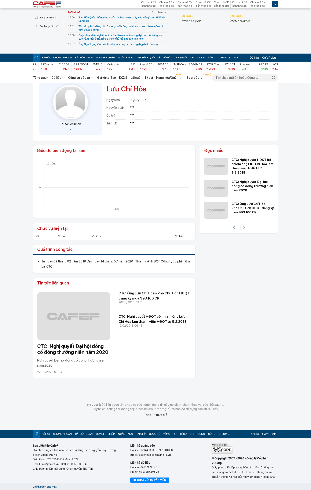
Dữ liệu (254, 57)
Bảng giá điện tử (48, 17)
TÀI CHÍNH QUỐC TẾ (148, 57)
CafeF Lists (269, 57)
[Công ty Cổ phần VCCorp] (222, 452)
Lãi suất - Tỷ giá (142, 77)
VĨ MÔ (166, 57)
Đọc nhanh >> (160, 12)
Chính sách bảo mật (44, 486)
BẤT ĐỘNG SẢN (84, 57)
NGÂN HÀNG (125, 57)
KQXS (123, 77)
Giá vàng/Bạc (106, 77)
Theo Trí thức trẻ (155, 415)
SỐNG (211, 57)
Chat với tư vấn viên (151, 480)
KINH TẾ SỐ (180, 57)
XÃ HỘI (46, 57)
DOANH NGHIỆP (105, 57)
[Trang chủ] (36, 57)
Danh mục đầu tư (49, 26)
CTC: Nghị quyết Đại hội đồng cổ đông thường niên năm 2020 (72, 349)
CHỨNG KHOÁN (62, 57)
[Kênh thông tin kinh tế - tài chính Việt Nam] (47, 4)
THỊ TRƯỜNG (197, 57)
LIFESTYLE (224, 57)
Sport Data (194, 77)
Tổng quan (40, 77)
